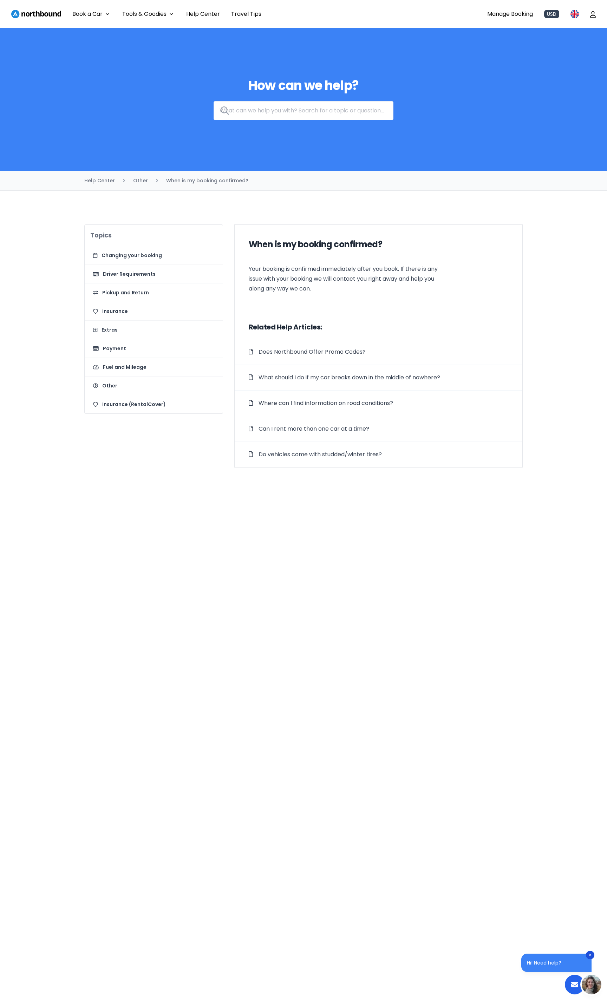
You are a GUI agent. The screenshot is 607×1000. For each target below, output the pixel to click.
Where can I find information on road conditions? (325, 403)
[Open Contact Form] (575, 984)
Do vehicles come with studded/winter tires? (319, 454)
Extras (110, 329)
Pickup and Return (125, 292)
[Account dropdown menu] (593, 14)
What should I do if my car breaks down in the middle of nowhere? (348, 377)
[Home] (36, 14)
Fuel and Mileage (124, 367)
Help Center (99, 180)
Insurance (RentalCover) (134, 404)
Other (140, 180)
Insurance (115, 311)
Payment (114, 348)
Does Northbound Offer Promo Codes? (311, 352)
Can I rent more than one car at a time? (313, 429)
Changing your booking (132, 255)
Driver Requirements (129, 273)
